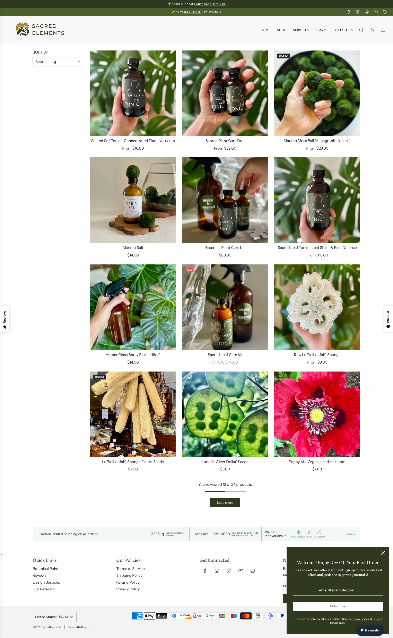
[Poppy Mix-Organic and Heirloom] (317, 414)
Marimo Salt (133, 247)
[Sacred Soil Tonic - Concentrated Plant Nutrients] (133, 93)
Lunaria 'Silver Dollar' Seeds (225, 462)
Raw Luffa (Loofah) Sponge (317, 355)
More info (352, 534)
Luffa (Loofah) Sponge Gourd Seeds (133, 462)
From (133, 148)
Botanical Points (46, 568)
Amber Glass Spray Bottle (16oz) (133, 355)
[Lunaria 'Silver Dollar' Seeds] (225, 414)
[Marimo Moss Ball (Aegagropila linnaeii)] (317, 93)
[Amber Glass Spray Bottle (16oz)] (133, 307)
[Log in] (372, 29)
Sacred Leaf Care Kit (225, 355)
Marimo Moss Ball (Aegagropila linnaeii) (317, 141)
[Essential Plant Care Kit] (225, 200)
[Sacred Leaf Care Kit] (225, 307)
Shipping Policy (129, 575)
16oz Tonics (192, 11)
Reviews (39, 575)
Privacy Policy (128, 589)
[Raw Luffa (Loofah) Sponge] (317, 307)
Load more (225, 502)
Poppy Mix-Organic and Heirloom (317, 462)
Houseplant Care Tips (210, 4)
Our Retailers (44, 589)
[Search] (361, 29)
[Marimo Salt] (133, 200)
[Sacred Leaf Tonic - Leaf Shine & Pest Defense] (317, 200)
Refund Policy (127, 582)
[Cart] (384, 29)
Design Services (46, 582)
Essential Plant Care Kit (225, 247)
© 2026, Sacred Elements (47, 627)
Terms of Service (130, 568)
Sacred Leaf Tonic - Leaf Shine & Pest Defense (317, 247)
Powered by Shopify (79, 627)
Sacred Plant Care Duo (225, 141)
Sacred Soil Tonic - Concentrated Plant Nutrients (133, 141)
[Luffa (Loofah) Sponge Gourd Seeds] (133, 414)
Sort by (40, 52)
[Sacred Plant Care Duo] (225, 93)
